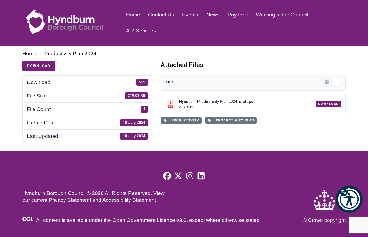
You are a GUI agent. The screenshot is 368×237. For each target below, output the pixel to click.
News (213, 15)
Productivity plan (234, 120)
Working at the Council (282, 15)
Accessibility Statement (129, 200)
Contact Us (161, 15)
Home (133, 15)
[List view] (336, 82)
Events (190, 15)
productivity (184, 120)
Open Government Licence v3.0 (149, 220)
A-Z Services (141, 30)
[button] (349, 199)
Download (38, 66)
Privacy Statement (70, 200)
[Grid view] (326, 82)
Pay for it (238, 15)
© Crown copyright (324, 220)
